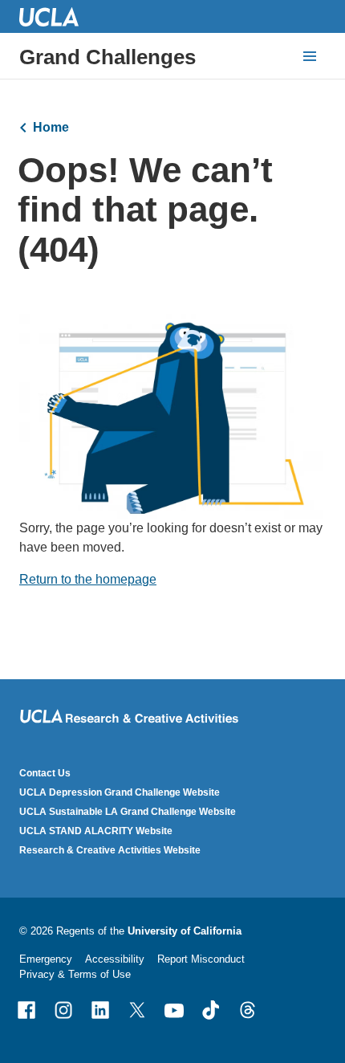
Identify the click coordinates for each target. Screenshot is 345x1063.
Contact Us (45, 773)
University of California (185, 931)
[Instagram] (63, 1010)
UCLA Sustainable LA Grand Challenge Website (127, 811)
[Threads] (248, 1010)
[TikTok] (211, 1010)
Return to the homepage (87, 579)
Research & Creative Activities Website (110, 850)
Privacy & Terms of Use (75, 974)
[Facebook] (26, 1010)
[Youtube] (174, 1010)
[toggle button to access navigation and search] (310, 56)
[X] (137, 1010)
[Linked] (100, 1010)
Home (51, 127)
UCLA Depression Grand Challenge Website (119, 792)
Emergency (45, 959)
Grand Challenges (107, 57)
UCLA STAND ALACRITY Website (95, 831)
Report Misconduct (201, 959)
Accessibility (114, 959)
